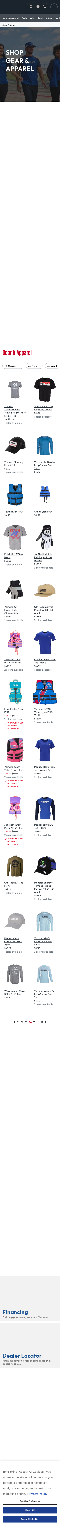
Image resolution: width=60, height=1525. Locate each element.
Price (34, 366)
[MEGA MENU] (54, 6)
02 (22, 1022)
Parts (24, 17)
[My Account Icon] (38, 6)
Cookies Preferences (30, 1501)
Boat (40, 17)
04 (30, 1022)
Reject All (30, 1510)
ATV (32, 17)
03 (26, 1022)
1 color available (13, 422)
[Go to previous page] (14, 1022)
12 (42, 1022)
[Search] (31, 6)
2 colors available (13, 472)
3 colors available (43, 567)
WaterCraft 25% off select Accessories (15, 725)
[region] (30, 1493)
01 (18, 1022)
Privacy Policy (37, 1493)
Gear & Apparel (10, 17)
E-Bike (49, 17)
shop (4, 24)
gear (12, 24)
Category (13, 366)
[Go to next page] (46, 1022)
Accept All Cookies (30, 1519)
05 (34, 1022)
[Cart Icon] (44, 6)
